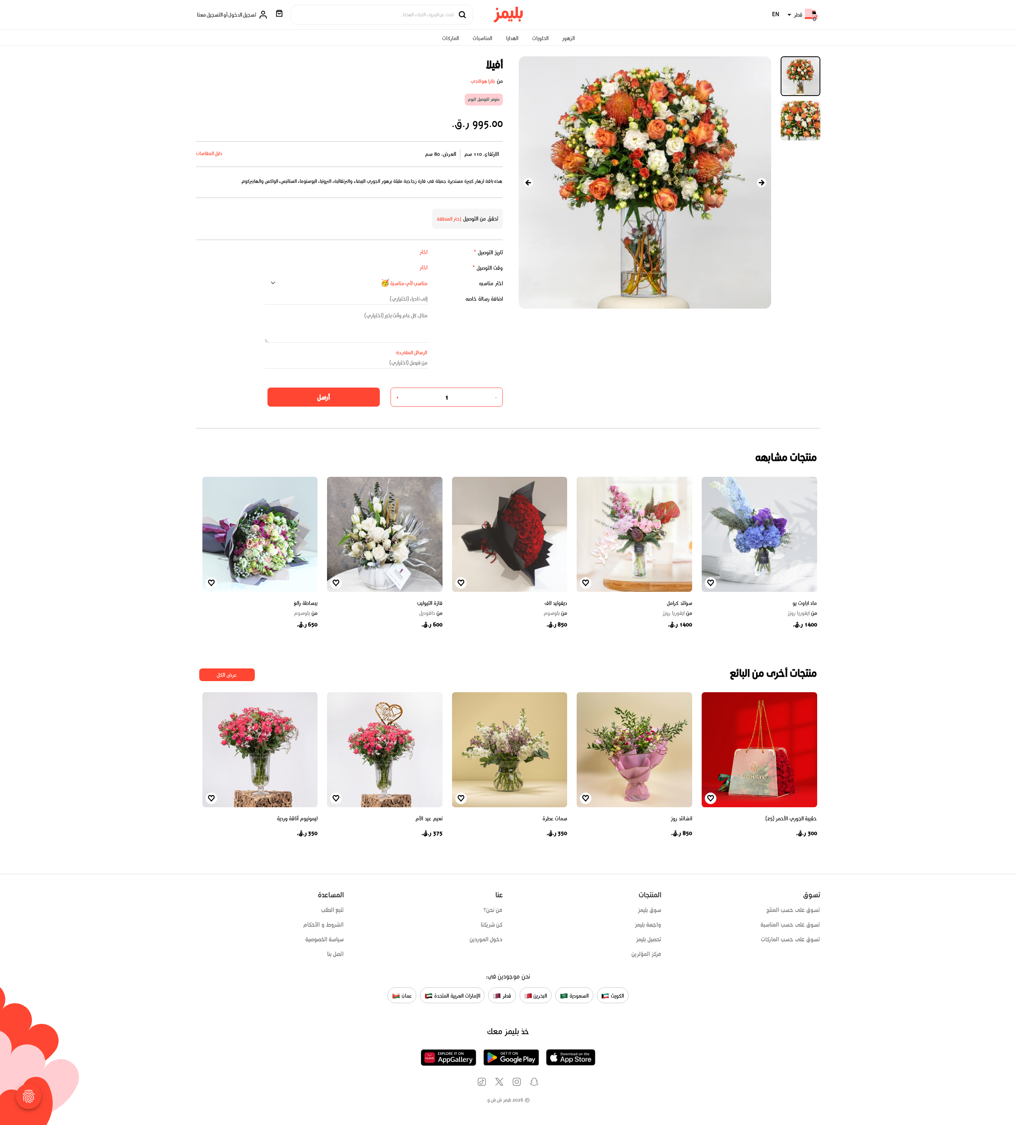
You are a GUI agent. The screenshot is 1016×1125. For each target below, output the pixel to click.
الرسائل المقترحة (411, 352)
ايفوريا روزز (802, 613)
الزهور (568, 38)
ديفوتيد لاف (556, 603)
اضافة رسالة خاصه (484, 299)
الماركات (450, 38)
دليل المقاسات (209, 153)
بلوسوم (555, 613)
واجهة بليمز (648, 925)
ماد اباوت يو (805, 603)
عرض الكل (227, 675)
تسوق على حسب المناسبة (790, 925)
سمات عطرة (555, 818)
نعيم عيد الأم (429, 818)
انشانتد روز (681, 818)
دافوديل (431, 613)
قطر (506, 996)
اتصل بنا (335, 954)
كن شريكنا (492, 925)
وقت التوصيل (487, 268)
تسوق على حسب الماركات (790, 939)
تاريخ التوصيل (488, 252)
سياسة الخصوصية (324, 939)
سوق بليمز (650, 910)
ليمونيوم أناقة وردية (297, 818)
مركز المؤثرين (646, 954)
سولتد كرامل (679, 603)
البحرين (539, 996)
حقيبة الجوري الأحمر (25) (791, 818)
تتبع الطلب (332, 910)
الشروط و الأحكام (323, 925)
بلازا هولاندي (483, 81)
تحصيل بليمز (649, 939)
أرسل (323, 397)
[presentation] (528, 182)
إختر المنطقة (449, 218)
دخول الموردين (486, 939)
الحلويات (540, 38)
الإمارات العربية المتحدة (456, 996)
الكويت (616, 996)
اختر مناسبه (491, 283)
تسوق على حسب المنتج (793, 910)
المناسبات (482, 38)
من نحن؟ (493, 910)
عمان (406, 996)
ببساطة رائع (306, 603)
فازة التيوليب (430, 603)
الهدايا (512, 38)
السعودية (578, 996)
